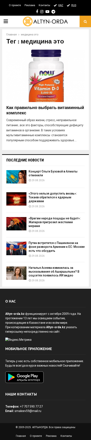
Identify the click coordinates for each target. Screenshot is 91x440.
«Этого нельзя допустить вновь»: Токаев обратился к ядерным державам (53, 197)
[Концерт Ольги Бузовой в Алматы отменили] (16, 177)
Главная (21, 435)
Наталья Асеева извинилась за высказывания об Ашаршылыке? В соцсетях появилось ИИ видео (54, 271)
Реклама (30, 5)
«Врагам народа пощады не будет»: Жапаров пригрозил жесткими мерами (55, 222)
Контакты (44, 5)
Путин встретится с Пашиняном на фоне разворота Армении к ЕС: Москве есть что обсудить (57, 246)
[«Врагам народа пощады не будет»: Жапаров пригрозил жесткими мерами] (16, 223)
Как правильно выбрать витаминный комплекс (45, 110)
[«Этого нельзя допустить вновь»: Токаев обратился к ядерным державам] (16, 199)
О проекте (15, 5)
